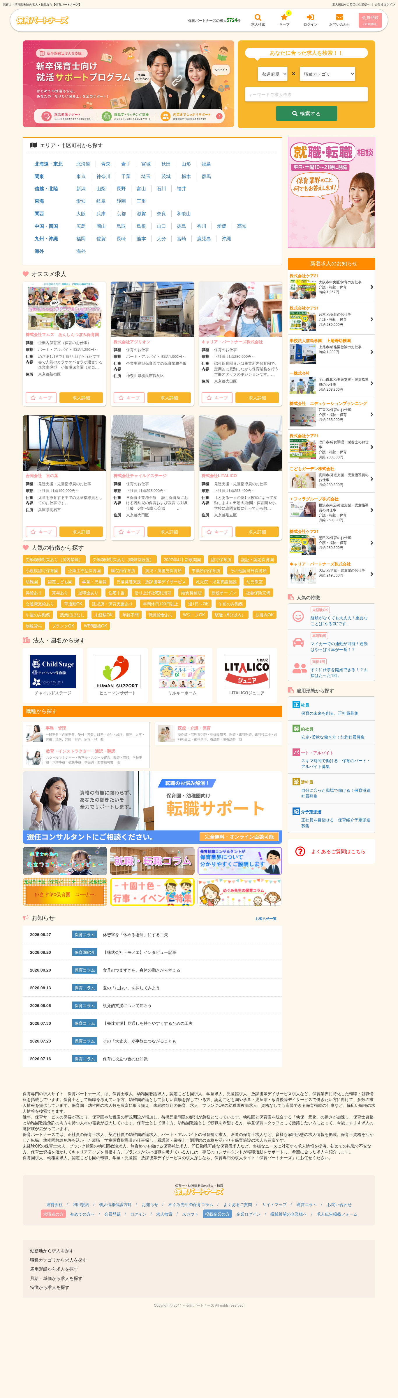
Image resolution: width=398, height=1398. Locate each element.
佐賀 (101, 238)
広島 (81, 226)
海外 (39, 251)
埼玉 (146, 176)
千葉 (126, 176)
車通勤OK (73, 603)
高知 (241, 226)
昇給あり (34, 592)
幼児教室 (254, 581)
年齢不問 (130, 615)
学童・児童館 (94, 581)
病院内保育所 (123, 570)
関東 (39, 176)
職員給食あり (161, 615)
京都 (121, 213)
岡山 (101, 226)
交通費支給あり (40, 603)
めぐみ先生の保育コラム (190, 1204)
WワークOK (194, 615)
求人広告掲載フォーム (337, 1214)
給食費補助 (191, 592)
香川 (201, 226)
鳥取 (121, 226)
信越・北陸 (46, 188)
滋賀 (141, 213)
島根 (141, 226)
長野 (121, 188)
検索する (310, 113)
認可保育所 (221, 559)
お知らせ (150, 1204)
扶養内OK (265, 615)
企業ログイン (248, 1214)
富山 (141, 188)
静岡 (121, 201)
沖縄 (226, 238)
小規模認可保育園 (42, 570)
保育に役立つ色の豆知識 (125, 1058)
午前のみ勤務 (231, 603)
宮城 (146, 164)
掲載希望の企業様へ (288, 1214)
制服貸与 (34, 626)
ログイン (138, 1214)
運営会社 (54, 1204)
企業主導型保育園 (84, 570)
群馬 (206, 176)
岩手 (126, 164)
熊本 (141, 238)
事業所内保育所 (206, 570)
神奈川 (103, 176)
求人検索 (164, 1214)
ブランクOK (63, 626)
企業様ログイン (385, 4)
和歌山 (184, 213)
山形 (186, 164)
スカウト (190, 1214)
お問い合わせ (339, 1204)
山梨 (101, 188)
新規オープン (224, 592)
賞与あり (60, 592)
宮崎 (181, 238)
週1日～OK (198, 603)
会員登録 (370, 20)
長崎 (121, 238)
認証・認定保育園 (257, 559)
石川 (161, 188)
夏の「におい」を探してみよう (131, 987)
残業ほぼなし (72, 615)
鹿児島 (204, 238)
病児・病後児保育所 (163, 570)
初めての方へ (82, 1214)
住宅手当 (116, 592)
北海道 (83, 164)
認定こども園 (60, 581)
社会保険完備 (258, 592)
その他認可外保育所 (248, 570)
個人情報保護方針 (115, 1204)
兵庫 (101, 213)
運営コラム (307, 1204)
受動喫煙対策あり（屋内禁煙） (54, 559)
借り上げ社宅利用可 (153, 592)
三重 (141, 201)
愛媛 (221, 226)
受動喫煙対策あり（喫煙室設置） (123, 559)
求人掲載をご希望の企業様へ (351, 4)
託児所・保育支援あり (112, 603)
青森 (105, 164)
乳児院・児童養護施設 (216, 581)
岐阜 (101, 201)
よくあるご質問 (237, 1204)
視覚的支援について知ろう (127, 1005)
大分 (161, 238)
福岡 (81, 238)
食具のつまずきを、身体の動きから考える (141, 970)
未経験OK (103, 615)
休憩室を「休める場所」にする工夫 (135, 934)
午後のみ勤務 (38, 615)
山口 (161, 226)
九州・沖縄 (46, 238)
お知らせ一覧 (266, 918)
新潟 (81, 188)
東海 (39, 201)
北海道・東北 (49, 163)
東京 (81, 176)
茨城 (166, 176)
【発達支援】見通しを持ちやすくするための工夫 (148, 1023)
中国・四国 (46, 226)
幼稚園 (32, 581)
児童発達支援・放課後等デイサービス (151, 581)
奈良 (161, 213)
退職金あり (88, 592)
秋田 (166, 164)
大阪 (81, 213)
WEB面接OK (95, 626)
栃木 (186, 176)
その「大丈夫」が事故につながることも (139, 1041)
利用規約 (81, 1204)
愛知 (81, 201)
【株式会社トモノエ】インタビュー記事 (139, 952)
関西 (39, 213)
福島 (206, 164)
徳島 (181, 226)
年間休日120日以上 (160, 603)
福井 (181, 188)
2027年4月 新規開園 (182, 559)
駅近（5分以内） (230, 615)
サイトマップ (274, 1204)
